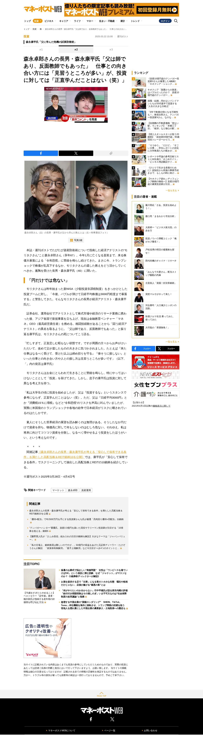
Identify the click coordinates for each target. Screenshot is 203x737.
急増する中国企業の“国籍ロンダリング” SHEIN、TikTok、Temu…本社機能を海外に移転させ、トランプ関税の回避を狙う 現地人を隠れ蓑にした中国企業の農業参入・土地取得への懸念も (94, 605)
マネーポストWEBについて (61, 730)
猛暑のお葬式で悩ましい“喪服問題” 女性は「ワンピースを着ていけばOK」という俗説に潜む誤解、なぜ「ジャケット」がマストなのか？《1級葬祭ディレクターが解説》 (94, 573)
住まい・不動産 (107, 21)
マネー (90, 21)
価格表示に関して (161, 406)
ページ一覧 (109, 730)
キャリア (63, 21)
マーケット (58, 490)
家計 (123, 21)
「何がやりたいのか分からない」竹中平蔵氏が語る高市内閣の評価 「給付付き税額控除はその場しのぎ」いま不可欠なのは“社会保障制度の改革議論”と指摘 (95, 593)
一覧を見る (171, 190)
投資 (36, 21)
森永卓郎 (73, 490)
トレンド (135, 21)
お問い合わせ (150, 730)
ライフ (77, 21)
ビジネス (49, 21)
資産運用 (86, 490)
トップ (27, 21)
